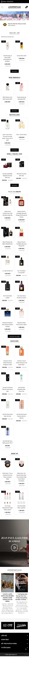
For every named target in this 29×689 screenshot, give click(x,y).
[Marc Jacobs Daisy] (21, 125)
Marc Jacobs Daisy (21, 134)
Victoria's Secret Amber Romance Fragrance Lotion (7, 362)
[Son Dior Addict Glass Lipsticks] (21, 496)
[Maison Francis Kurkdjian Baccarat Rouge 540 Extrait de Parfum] (21, 202)
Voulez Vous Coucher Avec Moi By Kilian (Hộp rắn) (7, 213)
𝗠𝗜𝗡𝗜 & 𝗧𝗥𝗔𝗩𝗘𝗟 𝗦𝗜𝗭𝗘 (14, 154)
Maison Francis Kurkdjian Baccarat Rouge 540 (21, 243)
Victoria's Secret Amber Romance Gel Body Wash (21, 362)
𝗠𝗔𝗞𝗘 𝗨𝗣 (14, 453)
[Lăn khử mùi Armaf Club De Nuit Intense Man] (7, 378)
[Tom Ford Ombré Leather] (7, 286)
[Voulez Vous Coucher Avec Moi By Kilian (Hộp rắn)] (7, 202)
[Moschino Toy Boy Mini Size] (21, 164)
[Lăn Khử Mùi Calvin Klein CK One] (7, 405)
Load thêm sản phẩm (14, 336)
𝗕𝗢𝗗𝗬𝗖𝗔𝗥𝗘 (14, 341)
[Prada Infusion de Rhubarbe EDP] (21, 88)
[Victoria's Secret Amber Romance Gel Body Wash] (21, 351)
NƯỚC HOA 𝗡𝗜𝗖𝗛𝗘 (14, 191)
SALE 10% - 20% (14, 33)
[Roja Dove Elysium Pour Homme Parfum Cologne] (7, 313)
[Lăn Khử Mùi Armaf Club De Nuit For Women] (21, 405)
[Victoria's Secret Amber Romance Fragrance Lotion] (7, 351)
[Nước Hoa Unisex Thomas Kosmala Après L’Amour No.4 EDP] (7, 125)
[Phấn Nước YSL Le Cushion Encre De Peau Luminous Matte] (7, 464)
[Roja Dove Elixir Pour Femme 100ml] (21, 313)
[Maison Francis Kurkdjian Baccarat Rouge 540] (21, 232)
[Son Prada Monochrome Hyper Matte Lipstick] (7, 496)
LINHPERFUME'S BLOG (14, 570)
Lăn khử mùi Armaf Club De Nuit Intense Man (7, 389)
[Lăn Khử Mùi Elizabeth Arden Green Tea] (21, 378)
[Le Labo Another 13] (7, 261)
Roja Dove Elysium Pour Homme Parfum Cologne (7, 324)
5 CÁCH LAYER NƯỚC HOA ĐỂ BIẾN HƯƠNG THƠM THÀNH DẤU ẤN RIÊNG (7, 597)
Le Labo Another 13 (8, 270)
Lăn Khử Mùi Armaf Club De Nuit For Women (21, 416)
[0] (26, 8)
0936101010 (10, 1)
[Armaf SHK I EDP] (21, 46)
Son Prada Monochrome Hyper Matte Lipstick (7, 507)
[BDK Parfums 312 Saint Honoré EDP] (7, 88)
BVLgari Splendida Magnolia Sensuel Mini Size (7, 175)
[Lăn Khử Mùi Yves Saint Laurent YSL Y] (7, 431)
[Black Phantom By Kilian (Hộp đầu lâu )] (7, 232)
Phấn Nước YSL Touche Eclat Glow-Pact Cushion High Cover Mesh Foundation (21, 477)
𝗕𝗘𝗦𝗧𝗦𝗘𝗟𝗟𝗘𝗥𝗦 (14, 115)
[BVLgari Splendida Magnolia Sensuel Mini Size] (7, 164)
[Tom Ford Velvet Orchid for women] (21, 286)
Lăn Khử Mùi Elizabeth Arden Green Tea (21, 389)
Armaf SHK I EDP (21, 55)
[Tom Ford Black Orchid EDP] (21, 261)
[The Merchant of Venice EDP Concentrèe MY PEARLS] (7, 46)
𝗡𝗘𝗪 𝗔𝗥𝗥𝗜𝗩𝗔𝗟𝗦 (14, 77)
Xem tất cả (14, 71)
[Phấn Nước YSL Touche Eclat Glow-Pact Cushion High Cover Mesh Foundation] (21, 464)
